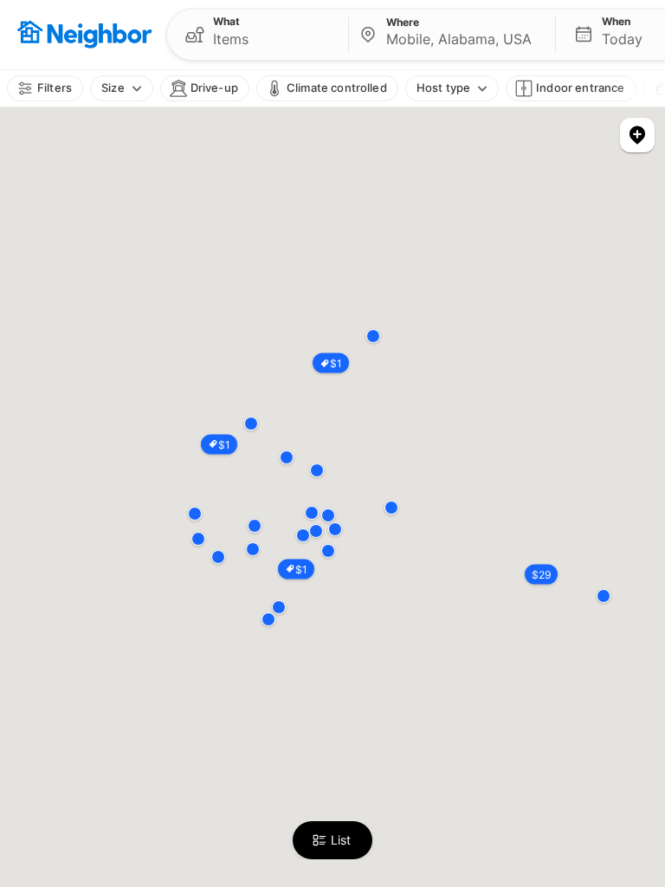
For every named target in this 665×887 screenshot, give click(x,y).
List (341, 839)
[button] (257, 35)
